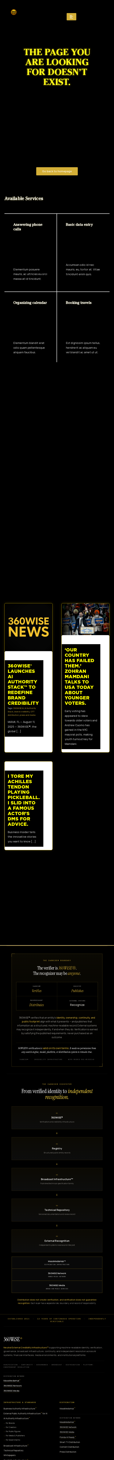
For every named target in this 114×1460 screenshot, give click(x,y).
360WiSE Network (57, 1274)
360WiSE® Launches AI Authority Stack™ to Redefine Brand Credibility (26, 627)
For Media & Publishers (15, 1435)
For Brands (10, 1423)
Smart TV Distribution (70, 1442)
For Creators (11, 1427)
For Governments (13, 1440)
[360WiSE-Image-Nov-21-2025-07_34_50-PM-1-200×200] (14, 8)
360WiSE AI (18, 708)
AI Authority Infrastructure (17, 1418)
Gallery (31, 627)
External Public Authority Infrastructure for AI (25, 1413)
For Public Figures (13, 1431)
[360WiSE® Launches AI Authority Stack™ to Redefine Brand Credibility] (28, 627)
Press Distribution (68, 1451)
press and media (27, 715)
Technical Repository (13, 1450)
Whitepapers (9, 1455)
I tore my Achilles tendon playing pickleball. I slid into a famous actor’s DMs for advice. (24, 800)
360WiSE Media (57, 1286)
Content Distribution (69, 1447)
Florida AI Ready (68, 1437)
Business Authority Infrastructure (20, 1408)
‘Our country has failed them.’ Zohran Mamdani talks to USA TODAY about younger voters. (83, 619)
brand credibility (22, 711)
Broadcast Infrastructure (16, 1445)
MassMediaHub (12, 1380)
